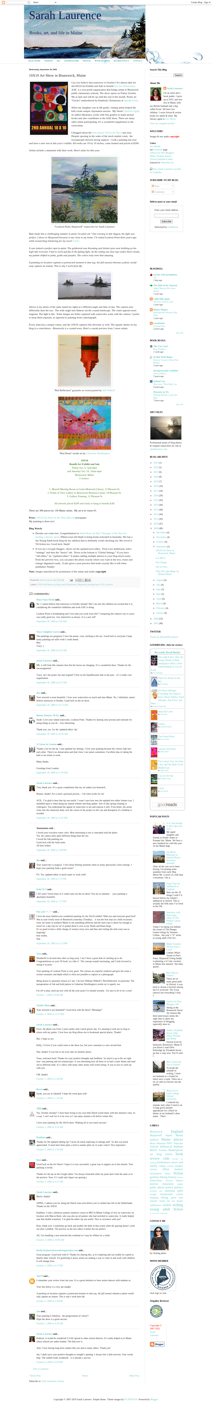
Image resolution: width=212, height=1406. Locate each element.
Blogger (154, 1399)
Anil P (39, 1276)
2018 (156, 486)
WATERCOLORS (71, 61)
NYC (170, 1143)
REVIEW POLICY (121, 61)
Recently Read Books (167, 652)
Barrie (39, 1089)
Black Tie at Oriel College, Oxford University (173, 1094)
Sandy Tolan (164, 770)
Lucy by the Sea (165, 776)
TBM (39, 1108)
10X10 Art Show (44, 584)
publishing (170, 1191)
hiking (163, 1177)
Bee (38, 860)
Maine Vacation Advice (160, 156)
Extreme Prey (159, 326)
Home (85, 1375)
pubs (180, 1190)
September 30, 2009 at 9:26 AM (51, 621)
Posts (156, 186)
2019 (156, 481)
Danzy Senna (164, 751)
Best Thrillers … (160, 349)
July (158, 585)
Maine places (172, 1139)
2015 (156, 500)
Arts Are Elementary (124, 86)
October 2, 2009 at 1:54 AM (49, 1098)
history (172, 1177)
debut (165, 1169)
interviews (156, 1180)
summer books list (160, 1201)
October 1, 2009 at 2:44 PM (49, 1079)
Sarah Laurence (65, 15)
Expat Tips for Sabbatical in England (173, 886)
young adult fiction (166, 1209)
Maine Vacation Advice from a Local (173, 947)
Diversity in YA (161, 392)
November (161, 537)
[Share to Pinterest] (89, 580)
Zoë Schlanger (157, 673)
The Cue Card (160, 346)
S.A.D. (76, 240)
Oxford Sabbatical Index (161, 159)
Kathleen (41, 1137)
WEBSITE (48, 61)
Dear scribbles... (160, 373)
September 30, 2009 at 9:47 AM (51, 682)
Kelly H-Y (41, 889)
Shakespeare (175, 1150)
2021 (156, 472)
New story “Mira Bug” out (165, 384)
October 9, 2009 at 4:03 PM (49, 1362)
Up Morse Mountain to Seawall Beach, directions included (173, 857)
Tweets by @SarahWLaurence (164, 637)
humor (180, 1177)
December (161, 532)
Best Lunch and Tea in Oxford (173, 1063)
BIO (58, 61)
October (160, 542)
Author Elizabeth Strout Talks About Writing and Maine (174, 1034)
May (158, 594)
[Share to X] (83, 580)
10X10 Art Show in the (55, 517)
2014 (156, 505)
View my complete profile (162, 123)
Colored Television (167, 749)
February (160, 608)
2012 (156, 514)
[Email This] (77, 580)
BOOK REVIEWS (102, 61)
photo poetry (165, 1187)
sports (173, 1197)
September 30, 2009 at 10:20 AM (52, 734)
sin (154, 277)
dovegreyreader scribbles (165, 370)
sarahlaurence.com (158, 449)
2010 (156, 524)
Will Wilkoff (108, 390)
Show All (179, 333)
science (179, 1194)
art (54, 584)
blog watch (61, 584)
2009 (156, 528)
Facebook (158, 149)
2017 (156, 491)
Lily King (163, 714)
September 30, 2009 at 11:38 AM (52, 772)
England (177, 1131)
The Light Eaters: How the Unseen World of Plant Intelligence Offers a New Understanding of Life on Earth (167, 663)
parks (153, 1187)
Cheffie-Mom (43, 1005)
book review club (166, 1156)
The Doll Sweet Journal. (165, 285)
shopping (154, 1197)
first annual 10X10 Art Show (107, 132)
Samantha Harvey (166, 727)
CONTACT (137, 61)
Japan (168, 1135)
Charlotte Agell (131, 111)
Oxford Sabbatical (161, 1146)
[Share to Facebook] (86, 580)
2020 (156, 477)
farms (167, 1173)
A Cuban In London (46, 744)
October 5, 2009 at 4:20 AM (49, 1323)
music (180, 1184)
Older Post (134, 1375)
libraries (169, 1180)
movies (154, 1183)
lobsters (179, 1180)
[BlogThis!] (80, 580)
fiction (178, 1173)
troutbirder (159, 323)
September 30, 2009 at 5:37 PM (51, 879)
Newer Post (35, 1375)
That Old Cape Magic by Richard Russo (167, 572)
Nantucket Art (167, 162)
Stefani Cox (159, 381)
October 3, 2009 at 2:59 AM (49, 1149)
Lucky (161, 788)
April (159, 599)
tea (173, 1201)
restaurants (166, 1194)
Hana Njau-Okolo (45, 599)
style (181, 1197)
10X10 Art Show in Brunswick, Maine (165, 552)
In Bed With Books (162, 357)
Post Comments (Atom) (53, 1381)
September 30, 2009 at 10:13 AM (52, 705)
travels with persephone (165, 274)
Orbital (161, 724)
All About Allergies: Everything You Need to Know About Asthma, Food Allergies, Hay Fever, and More (167, 697)
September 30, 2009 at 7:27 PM (51, 901)
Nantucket (178, 1143)
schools (109, 584)
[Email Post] (71, 580)
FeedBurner (172, 227)
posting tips (93, 584)
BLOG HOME (34, 61)
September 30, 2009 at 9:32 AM (51, 650)
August (160, 580)
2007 (156, 623)
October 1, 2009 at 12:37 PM (50, 1014)
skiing (164, 1197)
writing (178, 1205)
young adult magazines (159, 1213)
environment (156, 1173)
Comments (159, 192)
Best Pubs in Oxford (172, 974)
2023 (156, 462)
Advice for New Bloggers (162, 153)
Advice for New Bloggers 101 (174, 1003)
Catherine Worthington (98, 453)
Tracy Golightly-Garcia (48, 632)
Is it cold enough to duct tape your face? (174, 826)
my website (155, 146)
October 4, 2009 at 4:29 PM (49, 1301)
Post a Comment (41, 1369)
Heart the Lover (165, 711)
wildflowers (155, 1205)
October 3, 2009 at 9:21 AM (49, 1181)
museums (167, 1183)
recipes (153, 1194)
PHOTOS (87, 61)
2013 (156, 509)
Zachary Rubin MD (159, 706)
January (160, 613)
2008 (156, 619)
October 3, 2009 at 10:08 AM (50, 1240)
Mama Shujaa (160, 309)
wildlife (166, 1205)
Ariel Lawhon (164, 739)
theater (180, 1201)
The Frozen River (166, 736)
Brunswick (72, 584)
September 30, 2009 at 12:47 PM (51, 818)
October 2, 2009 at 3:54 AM (49, 1127)
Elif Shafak (164, 684)
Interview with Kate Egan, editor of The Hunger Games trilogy (173, 918)
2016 (156, 495)
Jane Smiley (164, 791)
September (161, 546)
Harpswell (82, 584)
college (162, 1166)
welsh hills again (161, 299)
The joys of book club (163, 301)
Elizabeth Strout (165, 779)
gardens (154, 1177)
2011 (156, 519)
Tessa (39, 953)
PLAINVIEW (130, 1399)
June (158, 589)
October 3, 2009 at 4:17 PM (49, 1265)
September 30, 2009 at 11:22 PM (51, 943)
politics (178, 1187)
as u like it (160, 558)
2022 (156, 467)
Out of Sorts (161, 567)
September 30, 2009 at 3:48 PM (51, 850)
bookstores (163, 1162)
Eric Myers (170, 119)
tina (38, 693)
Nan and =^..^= (44, 912)
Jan (38, 1311)
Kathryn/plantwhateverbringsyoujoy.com (57, 1250)
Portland (163, 1150)
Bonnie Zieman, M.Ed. (47, 715)
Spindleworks (131, 100)
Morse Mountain (158, 1143)
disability (178, 1169)
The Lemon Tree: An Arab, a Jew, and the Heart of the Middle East (171, 764)
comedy (170, 1166)
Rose (38, 1160)
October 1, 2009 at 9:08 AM (49, 995)
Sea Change (161, 562)
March (159, 603)
